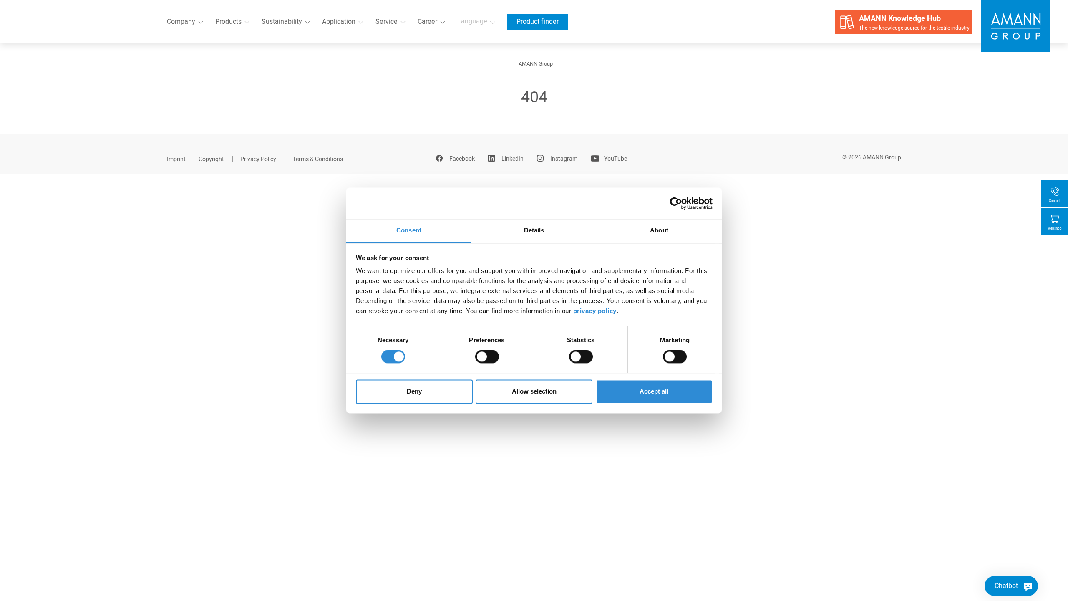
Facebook (462, 158)
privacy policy (595, 310)
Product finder (537, 22)
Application (338, 22)
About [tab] (659, 230)
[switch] (487, 357)
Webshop (1055, 228)
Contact (1054, 201)
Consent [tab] (408, 230)
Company (181, 22)
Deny (414, 391)
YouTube (615, 158)
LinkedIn (512, 158)
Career (427, 22)
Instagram (563, 158)
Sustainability (282, 22)
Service (386, 22)
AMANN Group (536, 64)
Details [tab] (534, 230)
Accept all (654, 391)
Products (228, 22)
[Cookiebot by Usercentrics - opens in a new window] (676, 203)
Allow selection (534, 391)
